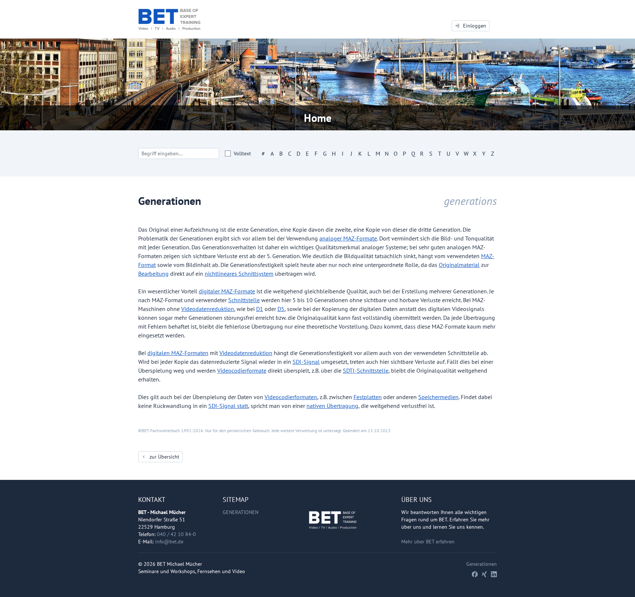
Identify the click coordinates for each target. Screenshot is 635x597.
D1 (259, 308)
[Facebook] (475, 574)
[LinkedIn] (494, 574)
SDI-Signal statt (228, 405)
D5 (280, 308)
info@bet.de (169, 541)
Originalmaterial (459, 264)
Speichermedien (438, 397)
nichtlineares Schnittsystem (239, 273)
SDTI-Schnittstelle (365, 370)
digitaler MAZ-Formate (227, 291)
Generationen (240, 512)
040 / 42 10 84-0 (176, 534)
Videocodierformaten (291, 397)
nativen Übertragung (332, 405)
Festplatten (368, 397)
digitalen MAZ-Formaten (177, 353)
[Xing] (484, 574)
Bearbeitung (153, 273)
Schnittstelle (244, 300)
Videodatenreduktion (207, 308)
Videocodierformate (241, 370)
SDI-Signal (306, 361)
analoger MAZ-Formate (348, 238)
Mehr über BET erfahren (428, 541)
